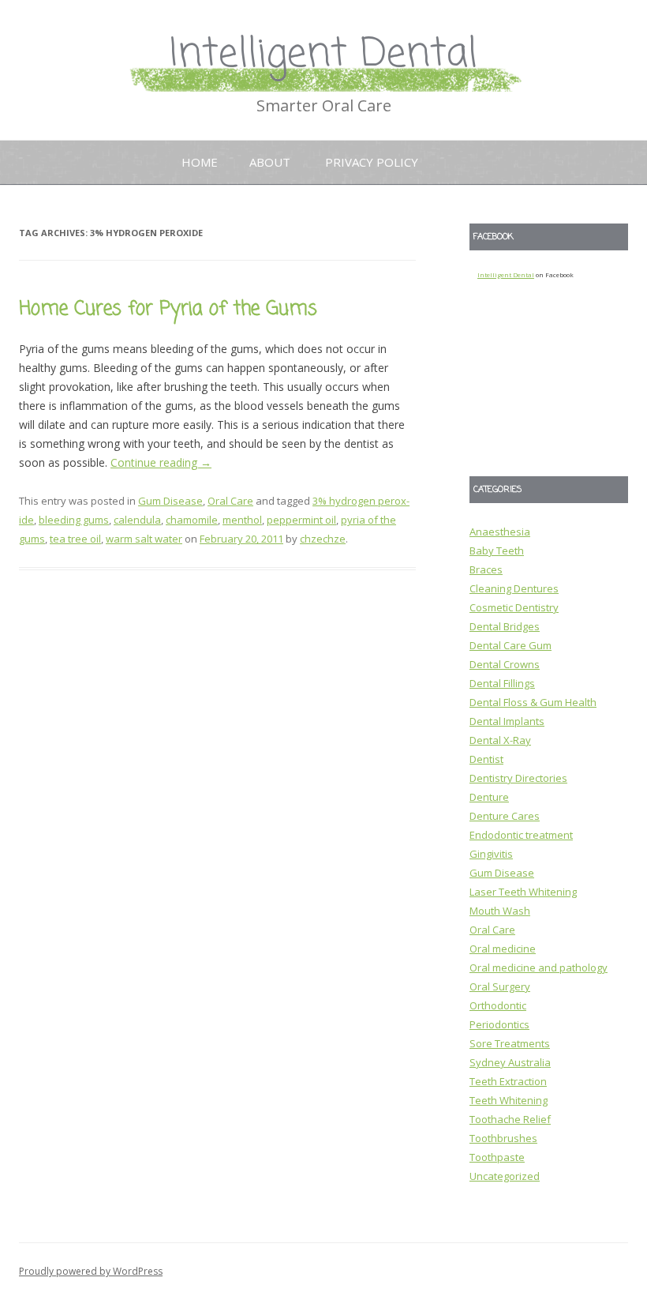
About (269, 162)
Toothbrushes (503, 1138)
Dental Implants (506, 721)
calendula (137, 520)
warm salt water (144, 539)
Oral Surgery (499, 986)
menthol (242, 520)
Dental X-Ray (500, 740)
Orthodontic (497, 1005)
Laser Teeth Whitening (523, 892)
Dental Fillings (502, 683)
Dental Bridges (504, 626)
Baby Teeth (496, 550)
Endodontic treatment (521, 835)
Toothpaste (497, 1157)
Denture (489, 797)
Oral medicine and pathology (538, 967)
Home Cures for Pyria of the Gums (168, 309)
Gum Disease (170, 501)
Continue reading (160, 462)
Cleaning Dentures (514, 588)
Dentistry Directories (518, 778)
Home (199, 162)
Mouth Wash (499, 911)
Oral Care (230, 501)
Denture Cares (504, 816)
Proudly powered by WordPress (91, 1271)
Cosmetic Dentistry (514, 607)
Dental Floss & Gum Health (533, 702)
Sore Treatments (509, 1043)
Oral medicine (502, 948)
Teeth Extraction (508, 1081)
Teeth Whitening (508, 1100)
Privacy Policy (371, 162)
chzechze (323, 539)
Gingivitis (491, 854)
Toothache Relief (510, 1119)
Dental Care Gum (510, 645)
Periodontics (499, 1024)
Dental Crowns (504, 664)
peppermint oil (301, 520)
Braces (486, 569)
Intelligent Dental (323, 55)
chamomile (192, 520)
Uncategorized (504, 1176)
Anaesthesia (499, 531)
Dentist (486, 759)
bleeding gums (74, 520)
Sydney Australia (510, 1062)
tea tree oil (75, 539)
